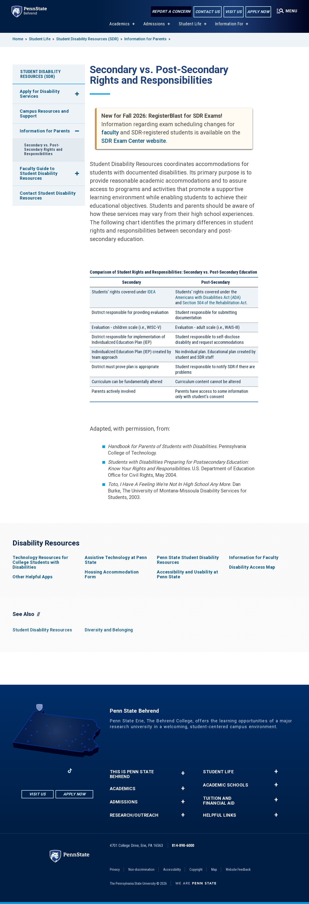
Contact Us (207, 11)
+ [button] (183, 773)
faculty (110, 132)
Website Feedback (238, 869)
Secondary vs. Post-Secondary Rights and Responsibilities (43, 149)
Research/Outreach (134, 815)
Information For (229, 23)
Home (18, 39)
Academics (119, 23)
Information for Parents (145, 39)
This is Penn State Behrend (132, 774)
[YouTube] (82, 771)
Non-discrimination (141, 869)
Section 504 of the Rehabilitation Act (214, 302)
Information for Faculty (254, 557)
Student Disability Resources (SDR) (87, 39)
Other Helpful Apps (32, 576)
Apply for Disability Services (40, 94)
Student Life (190, 23)
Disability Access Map (252, 567)
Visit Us (233, 11)
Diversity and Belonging (109, 629)
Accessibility (172, 869)
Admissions (154, 23)
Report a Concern (171, 11)
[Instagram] (44, 771)
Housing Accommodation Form (112, 574)
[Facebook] (32, 771)
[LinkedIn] (57, 771)
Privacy (115, 869)
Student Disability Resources (42, 629)
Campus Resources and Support (44, 113)
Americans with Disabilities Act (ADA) (208, 297)
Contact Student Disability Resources (48, 195)
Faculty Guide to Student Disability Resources (38, 173)
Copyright (196, 869)
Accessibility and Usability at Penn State (187, 574)
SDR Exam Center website (133, 141)
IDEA (151, 291)
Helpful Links (219, 815)
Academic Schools (225, 785)
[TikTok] (69, 771)
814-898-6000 (183, 845)
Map (214, 869)
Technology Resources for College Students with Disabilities (40, 562)
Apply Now (258, 11)
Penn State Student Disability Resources (188, 560)
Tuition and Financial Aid (219, 801)
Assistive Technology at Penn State (116, 560)
